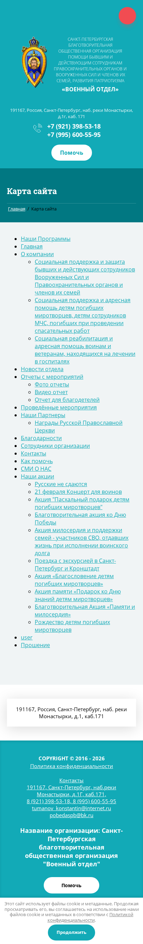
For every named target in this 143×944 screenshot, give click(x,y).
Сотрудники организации (55, 446)
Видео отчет (51, 392)
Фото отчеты (52, 384)
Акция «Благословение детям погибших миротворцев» (74, 580)
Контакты (33, 453)
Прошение (35, 645)
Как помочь (37, 461)
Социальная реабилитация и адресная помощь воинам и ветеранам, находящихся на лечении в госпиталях (85, 350)
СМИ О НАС (36, 469)
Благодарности (41, 438)
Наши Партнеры (43, 415)
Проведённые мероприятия (59, 407)
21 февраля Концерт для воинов (78, 492)
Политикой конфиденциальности (91, 917)
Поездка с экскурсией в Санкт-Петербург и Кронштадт (75, 564)
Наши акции (37, 476)
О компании (37, 254)
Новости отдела (42, 369)
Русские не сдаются (61, 484)
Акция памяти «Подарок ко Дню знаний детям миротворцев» (78, 595)
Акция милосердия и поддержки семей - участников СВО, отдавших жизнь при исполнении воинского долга (81, 541)
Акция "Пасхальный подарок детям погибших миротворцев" (82, 503)
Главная (32, 246)
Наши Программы (45, 239)
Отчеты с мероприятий (52, 377)
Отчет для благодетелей (67, 400)
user (27, 637)
